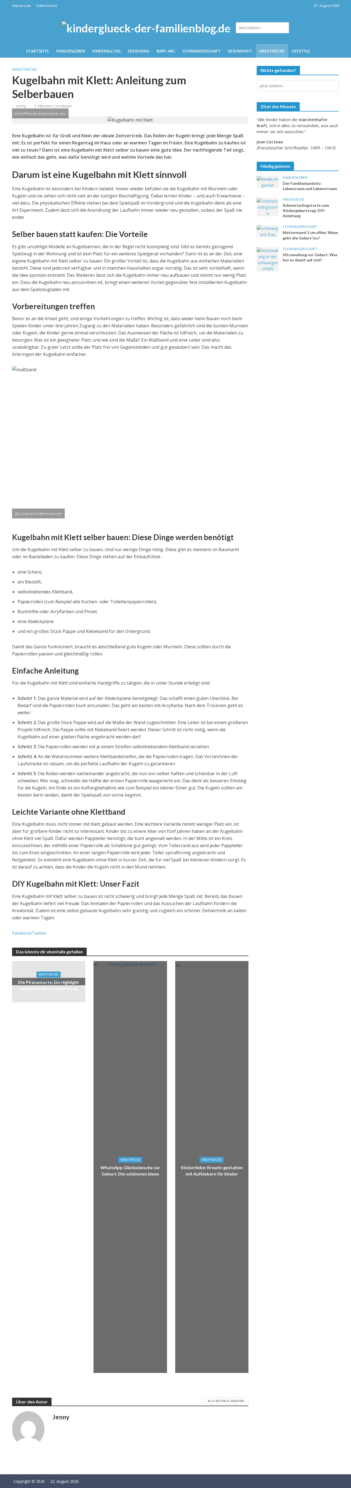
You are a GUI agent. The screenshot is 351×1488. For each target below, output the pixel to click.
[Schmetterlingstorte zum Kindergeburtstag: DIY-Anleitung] (268, 206)
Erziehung (138, 51)
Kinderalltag (106, 51)
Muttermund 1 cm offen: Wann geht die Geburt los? (310, 235)
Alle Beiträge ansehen (226, 1401)
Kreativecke (272, 51)
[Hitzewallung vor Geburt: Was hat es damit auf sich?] (268, 259)
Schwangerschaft (201, 51)
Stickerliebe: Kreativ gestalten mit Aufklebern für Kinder (212, 1170)
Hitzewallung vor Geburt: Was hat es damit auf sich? (310, 257)
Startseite (37, 51)
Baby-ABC (166, 51)
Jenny (21, 105)
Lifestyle (301, 51)
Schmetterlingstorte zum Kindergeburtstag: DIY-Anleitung (306, 210)
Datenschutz (46, 5)
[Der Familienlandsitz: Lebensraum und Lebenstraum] (268, 181)
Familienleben (70, 51)
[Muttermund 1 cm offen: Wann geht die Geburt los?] (268, 231)
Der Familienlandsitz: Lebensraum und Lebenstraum (310, 186)
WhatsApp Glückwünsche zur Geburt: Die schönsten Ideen (130, 1170)
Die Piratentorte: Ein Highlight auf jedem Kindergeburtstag (48, 985)
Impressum (21, 5)
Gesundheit (240, 51)
